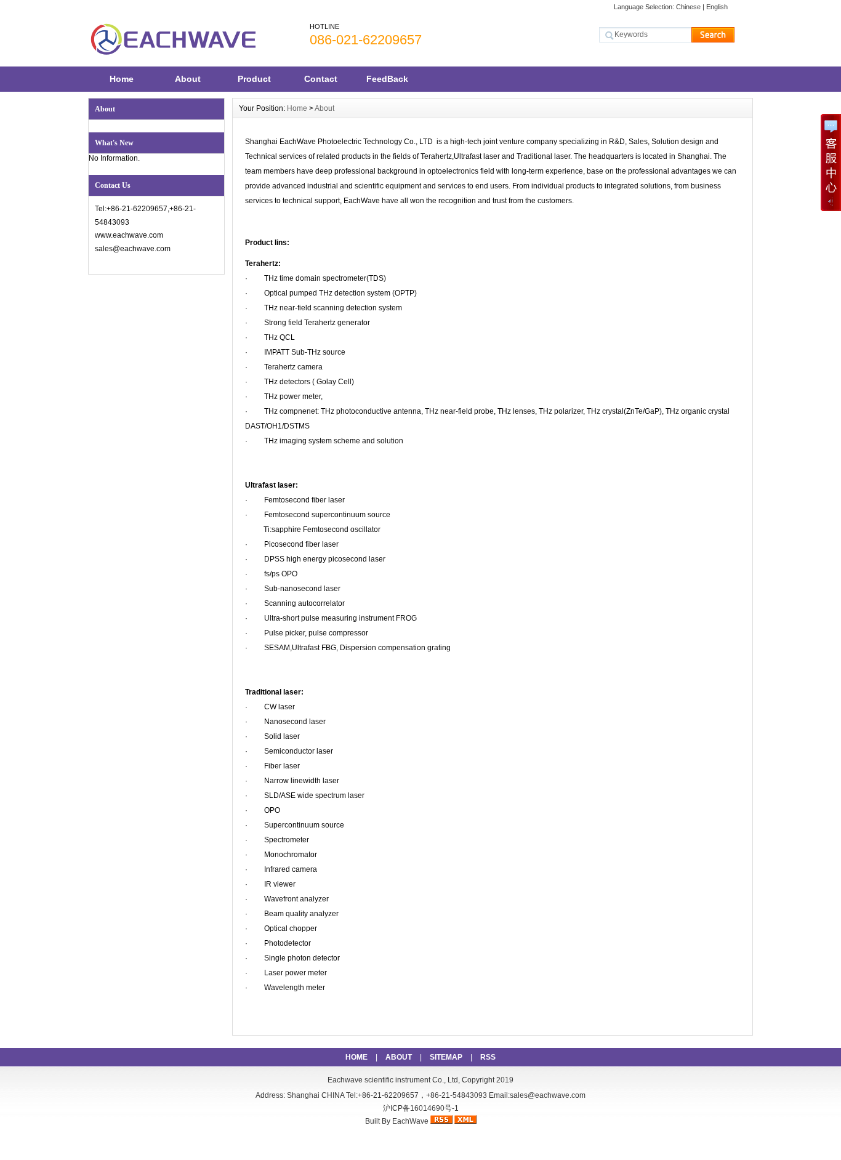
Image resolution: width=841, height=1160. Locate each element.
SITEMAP (446, 1057)
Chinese (688, 6)
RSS (488, 1057)
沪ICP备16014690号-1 (421, 1108)
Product (254, 79)
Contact (320, 79)
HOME (356, 1057)
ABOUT (398, 1057)
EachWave (410, 1121)
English (717, 6)
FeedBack (387, 79)
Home (122, 79)
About (188, 79)
